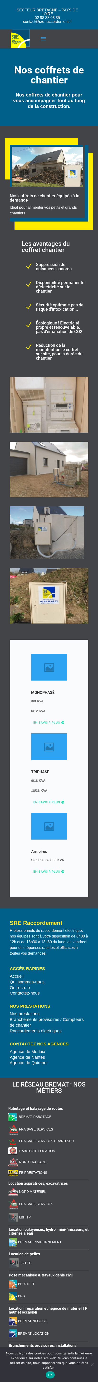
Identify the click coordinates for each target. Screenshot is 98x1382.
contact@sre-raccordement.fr (47, 22)
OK (50, 1375)
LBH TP (24, 1217)
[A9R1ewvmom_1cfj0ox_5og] (49, 496)
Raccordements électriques (36, 1031)
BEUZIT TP (26, 1284)
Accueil (17, 976)
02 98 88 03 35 (47, 18)
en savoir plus (46, 802)
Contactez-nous (25, 993)
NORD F (25, 1162)
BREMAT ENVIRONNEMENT (39, 1242)
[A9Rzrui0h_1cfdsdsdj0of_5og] (49, 431)
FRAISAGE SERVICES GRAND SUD (46, 1141)
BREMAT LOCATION (33, 1333)
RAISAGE (39, 1162)
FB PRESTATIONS (32, 1172)
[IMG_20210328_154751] (49, 622)
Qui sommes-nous (27, 982)
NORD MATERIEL (32, 1192)
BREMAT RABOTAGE (35, 1117)
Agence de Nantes (27, 1057)
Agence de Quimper (29, 1062)
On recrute (20, 987)
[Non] (92, 1364)
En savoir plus (46, 722)
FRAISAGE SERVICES (35, 1129)
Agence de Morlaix (27, 1051)
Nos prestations (24, 1013)
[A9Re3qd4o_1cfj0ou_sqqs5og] (47, 558)
